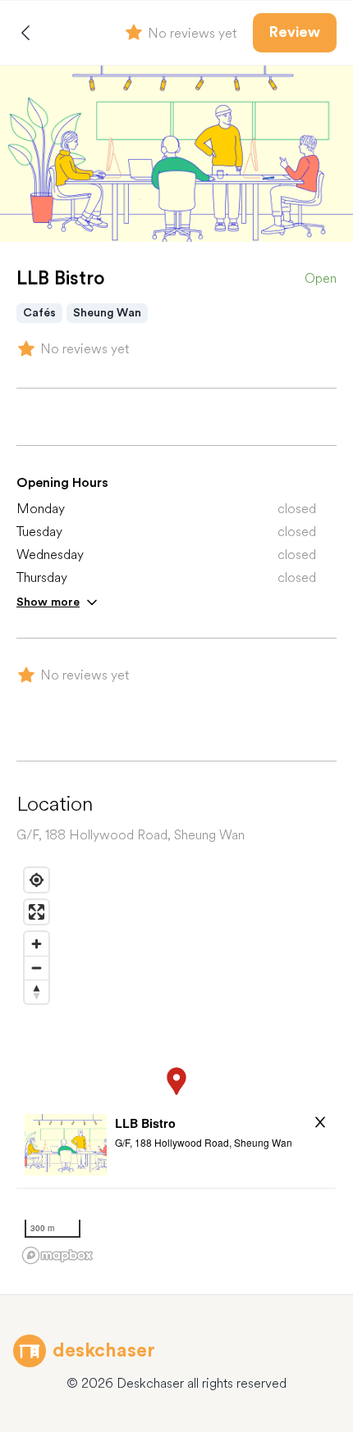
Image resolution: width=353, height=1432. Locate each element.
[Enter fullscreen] (36, 912)
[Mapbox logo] (57, 1255)
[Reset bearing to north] (36, 991)
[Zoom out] (36, 968)
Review (294, 32)
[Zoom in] (36, 944)
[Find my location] (36, 880)
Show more (48, 602)
